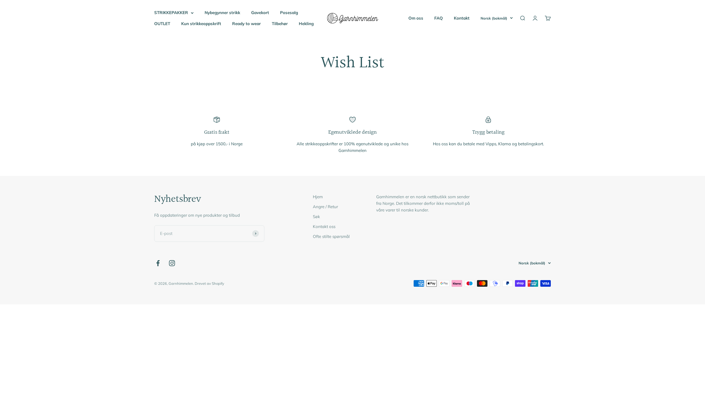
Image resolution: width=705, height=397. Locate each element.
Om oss (415, 18)
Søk (316, 216)
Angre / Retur (325, 206)
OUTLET (162, 23)
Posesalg (289, 12)
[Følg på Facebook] (158, 263)
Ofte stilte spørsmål (331, 236)
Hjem (318, 196)
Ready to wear (246, 23)
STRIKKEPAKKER (171, 12)
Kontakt (462, 18)
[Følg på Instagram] (172, 263)
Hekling (306, 23)
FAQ (438, 18)
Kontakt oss (324, 226)
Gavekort (260, 12)
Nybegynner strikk (222, 12)
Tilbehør (280, 23)
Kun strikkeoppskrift (201, 23)
